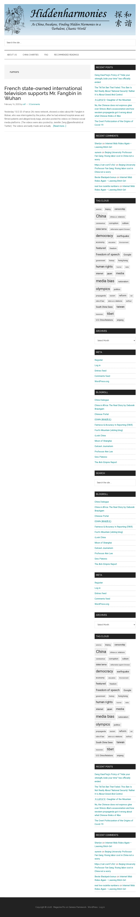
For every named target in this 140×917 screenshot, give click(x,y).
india (127, 267)
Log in (97, 365)
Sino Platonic (101, 457)
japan (109, 273)
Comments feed (102, 376)
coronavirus (100, 223)
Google (127, 254)
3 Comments (34, 104)
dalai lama (101, 229)
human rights (104, 266)
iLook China (100, 435)
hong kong (123, 260)
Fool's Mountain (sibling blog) (109, 430)
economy (100, 242)
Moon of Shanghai (103, 441)
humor (119, 267)
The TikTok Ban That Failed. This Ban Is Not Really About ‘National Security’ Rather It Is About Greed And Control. (115, 91)
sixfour (129, 301)
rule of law (100, 301)
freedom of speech (108, 254)
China (101, 216)
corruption (113, 223)
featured (101, 248)
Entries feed (100, 370)
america (98, 209)
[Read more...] (59, 126)
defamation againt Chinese (120, 229)
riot (131, 296)
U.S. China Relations (104, 320)
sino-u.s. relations (115, 301)
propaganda (101, 296)
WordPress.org (102, 381)
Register (99, 360)
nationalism (123, 281)
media (120, 273)
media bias (105, 281)
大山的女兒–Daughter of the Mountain (113, 100)
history (111, 261)
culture (125, 223)
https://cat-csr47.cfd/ (105, 165)
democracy (104, 236)
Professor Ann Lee (104, 451)
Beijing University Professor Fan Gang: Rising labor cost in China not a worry (114, 156)
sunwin (98, 152)
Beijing (108, 209)
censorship (120, 209)
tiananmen (99, 314)
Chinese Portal (102, 414)
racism (112, 296)
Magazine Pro (59, 907)
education (111, 242)
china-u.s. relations (117, 217)
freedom (113, 248)
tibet (110, 314)
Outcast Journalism (104, 446)
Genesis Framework (77, 907)
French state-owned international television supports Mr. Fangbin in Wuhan (43, 93)
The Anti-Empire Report (106, 462)
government (100, 261)
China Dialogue (102, 400)
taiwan (120, 306)
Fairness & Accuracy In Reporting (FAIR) (114, 425)
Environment (123, 242)
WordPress (93, 907)
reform (122, 295)
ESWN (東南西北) (103, 419)
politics (117, 289)
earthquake (123, 236)
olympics (103, 289)
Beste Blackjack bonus (105, 177)
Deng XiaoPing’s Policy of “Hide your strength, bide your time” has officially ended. (112, 78)
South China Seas (104, 307)
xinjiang (120, 320)
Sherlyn (98, 143)
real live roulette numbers (107, 186)
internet (99, 273)
